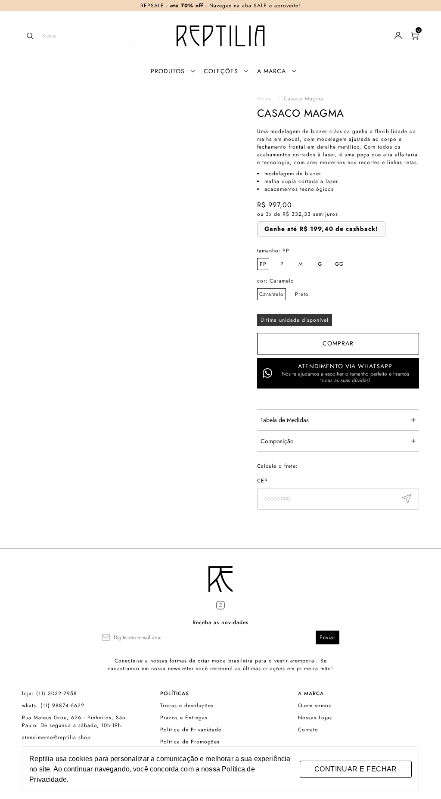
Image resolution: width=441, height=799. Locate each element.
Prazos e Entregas (184, 717)
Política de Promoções (190, 742)
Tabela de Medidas (285, 420)
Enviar (327, 637)
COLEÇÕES (221, 71)
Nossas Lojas (315, 717)
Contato (308, 730)
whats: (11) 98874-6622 (53, 705)
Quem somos (314, 705)
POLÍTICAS (174, 693)
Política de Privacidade (190, 730)
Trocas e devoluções (187, 705)
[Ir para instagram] (220, 605)
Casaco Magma (303, 99)
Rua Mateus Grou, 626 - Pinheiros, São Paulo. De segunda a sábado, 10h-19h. (74, 721)
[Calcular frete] (406, 499)
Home (268, 99)
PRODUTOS (168, 71)
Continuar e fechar (355, 769)
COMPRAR (338, 343)
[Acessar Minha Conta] (398, 37)
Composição (277, 441)
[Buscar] (34, 35)
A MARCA (271, 71)
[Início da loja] (220, 36)
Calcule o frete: (277, 466)
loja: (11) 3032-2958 (49, 693)
